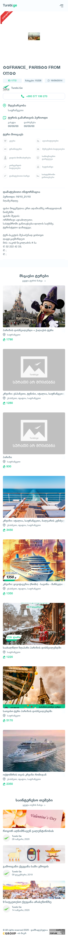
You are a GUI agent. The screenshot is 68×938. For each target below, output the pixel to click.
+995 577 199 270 (36, 96)
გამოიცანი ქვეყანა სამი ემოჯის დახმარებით (26, 867)
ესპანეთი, (12, 398)
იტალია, (22, 398)
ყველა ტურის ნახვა (32, 281)
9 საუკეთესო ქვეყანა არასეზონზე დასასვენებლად (27, 902)
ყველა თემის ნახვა (33, 805)
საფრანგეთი (13, 334)
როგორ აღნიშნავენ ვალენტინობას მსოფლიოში (28, 831)
